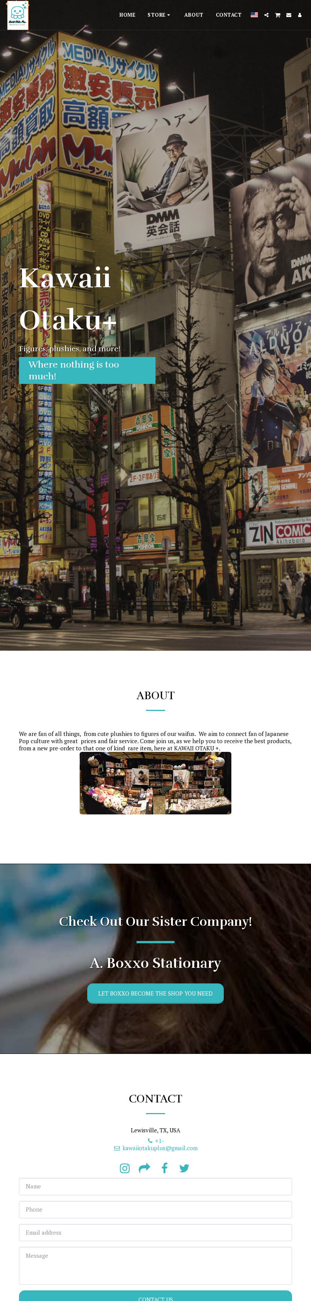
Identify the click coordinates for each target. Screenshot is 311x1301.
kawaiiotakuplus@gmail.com (160, 1148)
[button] (266, 15)
